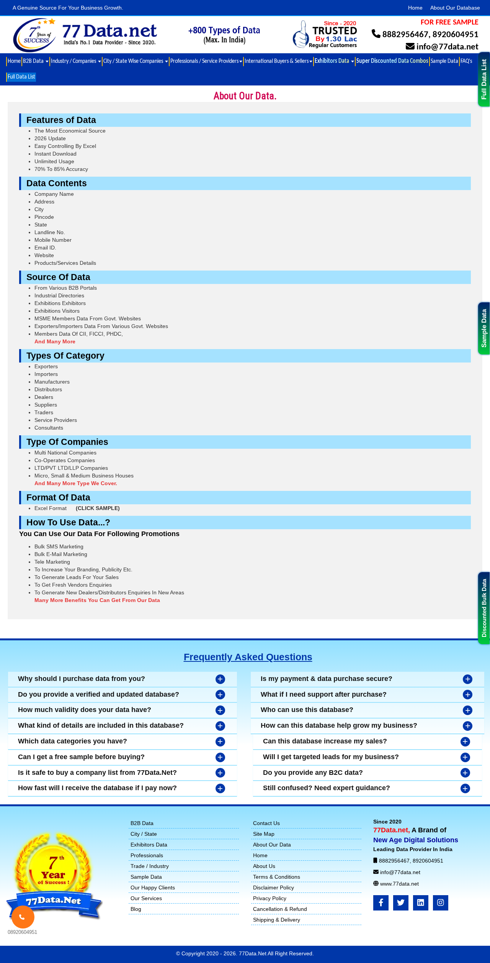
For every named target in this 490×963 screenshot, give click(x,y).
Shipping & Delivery (276, 920)
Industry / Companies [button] (74, 61)
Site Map (263, 834)
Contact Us (266, 823)
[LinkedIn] (420, 903)
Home (415, 8)
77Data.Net (253, 953)
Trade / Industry (150, 866)
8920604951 (456, 35)
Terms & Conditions (276, 877)
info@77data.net (447, 47)
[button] (334, 61)
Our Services (146, 898)
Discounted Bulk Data (484, 608)
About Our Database (455, 8)
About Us (264, 866)
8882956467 (405, 35)
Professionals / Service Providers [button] (204, 61)
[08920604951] (22, 917)
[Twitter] (400, 903)
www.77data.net (399, 884)
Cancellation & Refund (280, 909)
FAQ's (466, 61)
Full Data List (484, 79)
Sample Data (484, 328)
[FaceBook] (381, 903)
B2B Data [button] (34, 61)
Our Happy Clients (153, 887)
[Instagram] (440, 903)
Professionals (147, 855)
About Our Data (272, 845)
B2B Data (142, 823)
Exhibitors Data (149, 845)
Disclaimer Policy (273, 887)
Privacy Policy (269, 898)
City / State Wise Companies (133, 61)
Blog (136, 909)
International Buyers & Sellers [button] (277, 61)
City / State (144, 834)
